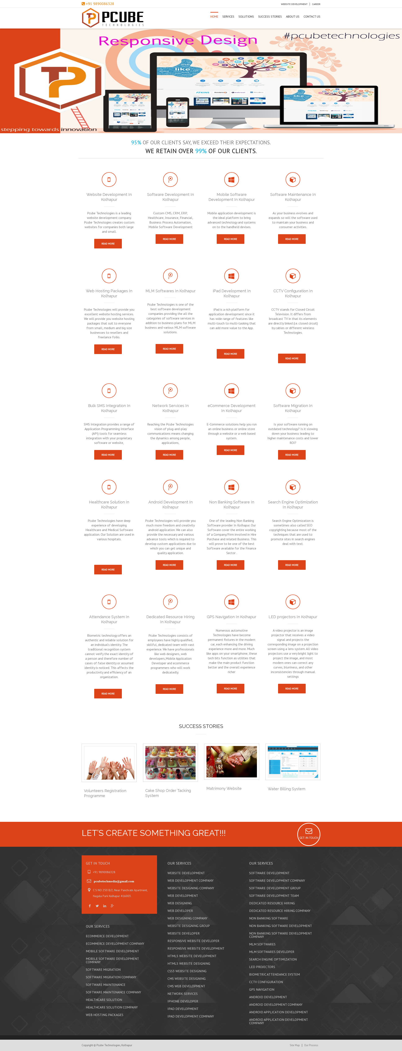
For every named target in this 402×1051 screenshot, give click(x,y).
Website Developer (184, 933)
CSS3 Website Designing (187, 971)
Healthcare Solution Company (112, 1007)
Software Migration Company (111, 977)
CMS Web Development (186, 986)
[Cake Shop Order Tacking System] (170, 763)
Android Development (268, 997)
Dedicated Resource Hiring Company (280, 911)
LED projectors (262, 967)
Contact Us (312, 16)
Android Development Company (276, 1004)
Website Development (294, 4)
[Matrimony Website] (231, 762)
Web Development (183, 895)
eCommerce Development (107, 936)
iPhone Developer (183, 1001)
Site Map (295, 1045)
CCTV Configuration (266, 982)
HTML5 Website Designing (189, 963)
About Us (292, 16)
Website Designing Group (189, 926)
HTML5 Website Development (192, 956)
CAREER (316, 4)
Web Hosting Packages (104, 1015)
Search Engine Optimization (273, 959)
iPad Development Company (191, 1016)
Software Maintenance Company (113, 992)
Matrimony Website (224, 788)
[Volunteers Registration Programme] (109, 763)
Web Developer (180, 911)
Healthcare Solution (104, 1000)
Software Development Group (275, 888)
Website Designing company (191, 888)
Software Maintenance (105, 984)
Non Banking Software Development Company (280, 935)
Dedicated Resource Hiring (272, 903)
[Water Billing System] (293, 762)
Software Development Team (274, 895)
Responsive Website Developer (193, 941)
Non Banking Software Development (280, 926)
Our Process (311, 1045)
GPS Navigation (261, 989)
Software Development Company (277, 880)
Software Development (269, 873)
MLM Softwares (262, 944)
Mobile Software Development (112, 951)
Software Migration (103, 969)
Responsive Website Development (196, 948)
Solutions (246, 16)
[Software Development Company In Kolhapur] (117, 18)
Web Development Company (191, 880)
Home (214, 16)
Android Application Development (278, 1012)
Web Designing (180, 903)
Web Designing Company (187, 918)
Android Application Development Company (278, 1021)
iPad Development (183, 1009)
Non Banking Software (268, 918)
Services (228, 16)
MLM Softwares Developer (271, 952)
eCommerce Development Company (115, 943)
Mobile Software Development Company (112, 960)
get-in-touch (308, 838)
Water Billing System (286, 789)
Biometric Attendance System (274, 974)
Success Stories (270, 16)
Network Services (183, 994)
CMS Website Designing (187, 978)
